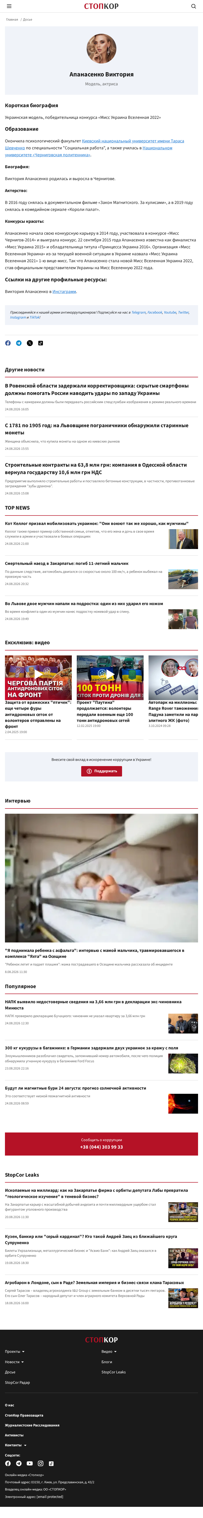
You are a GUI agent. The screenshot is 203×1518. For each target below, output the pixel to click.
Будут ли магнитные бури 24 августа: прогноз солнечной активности (75, 1088)
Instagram (18, 317)
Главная (12, 19)
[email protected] (50, 1496)
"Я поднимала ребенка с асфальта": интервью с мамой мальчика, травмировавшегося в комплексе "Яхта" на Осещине (94, 953)
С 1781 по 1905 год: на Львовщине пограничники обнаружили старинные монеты (96, 429)
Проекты (12, 1351)
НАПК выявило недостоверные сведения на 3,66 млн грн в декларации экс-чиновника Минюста (93, 1005)
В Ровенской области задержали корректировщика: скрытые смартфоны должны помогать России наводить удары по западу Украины (97, 389)
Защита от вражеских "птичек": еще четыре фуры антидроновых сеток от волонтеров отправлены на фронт (38, 714)
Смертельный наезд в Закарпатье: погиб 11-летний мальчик (66, 563)
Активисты (14, 1435)
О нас (9, 1405)
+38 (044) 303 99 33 (101, 1147)
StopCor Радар (17, 1382)
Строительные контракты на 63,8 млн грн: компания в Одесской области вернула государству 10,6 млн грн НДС (96, 468)
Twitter (183, 312)
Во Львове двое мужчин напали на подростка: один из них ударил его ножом (84, 604)
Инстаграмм (64, 292)
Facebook (154, 312)
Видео (107, 1351)
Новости (12, 1362)
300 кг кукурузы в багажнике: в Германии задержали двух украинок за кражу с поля (91, 1048)
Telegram (138, 312)
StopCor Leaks (22, 1175)
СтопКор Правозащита (24, 1415)
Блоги (107, 1362)
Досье (27, 19)
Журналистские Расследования (32, 1425)
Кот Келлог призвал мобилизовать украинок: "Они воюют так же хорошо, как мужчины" (97, 523)
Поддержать (105, 771)
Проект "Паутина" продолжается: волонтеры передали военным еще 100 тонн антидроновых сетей (105, 711)
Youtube (170, 312)
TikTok (34, 317)
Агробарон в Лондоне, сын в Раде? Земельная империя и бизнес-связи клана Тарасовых (94, 1283)
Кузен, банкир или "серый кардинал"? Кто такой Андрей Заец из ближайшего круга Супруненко (91, 1239)
